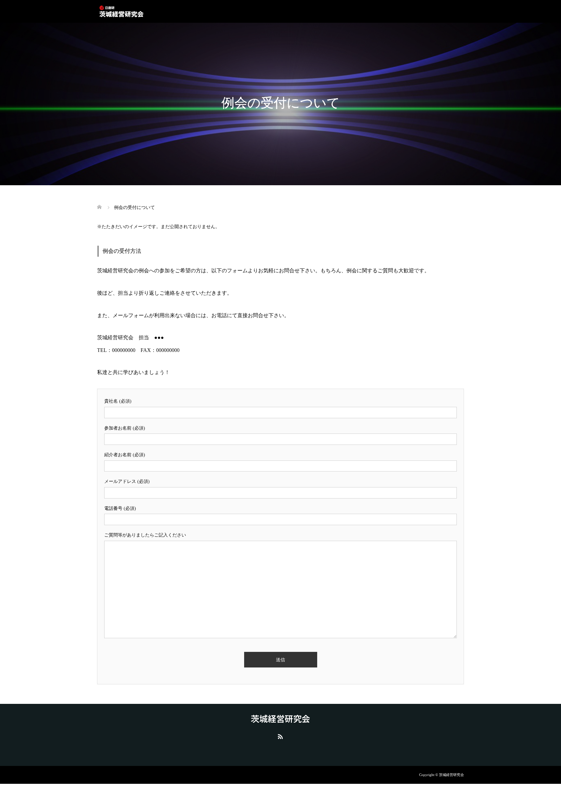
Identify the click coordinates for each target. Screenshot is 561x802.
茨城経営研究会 (280, 718)
